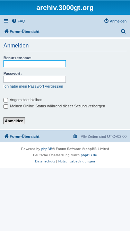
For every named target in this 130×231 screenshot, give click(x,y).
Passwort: (12, 73)
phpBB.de (89, 155)
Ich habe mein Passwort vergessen (33, 86)
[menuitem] (18, 21)
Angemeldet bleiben (25, 100)
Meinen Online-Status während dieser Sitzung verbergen (57, 106)
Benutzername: (17, 58)
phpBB (46, 149)
